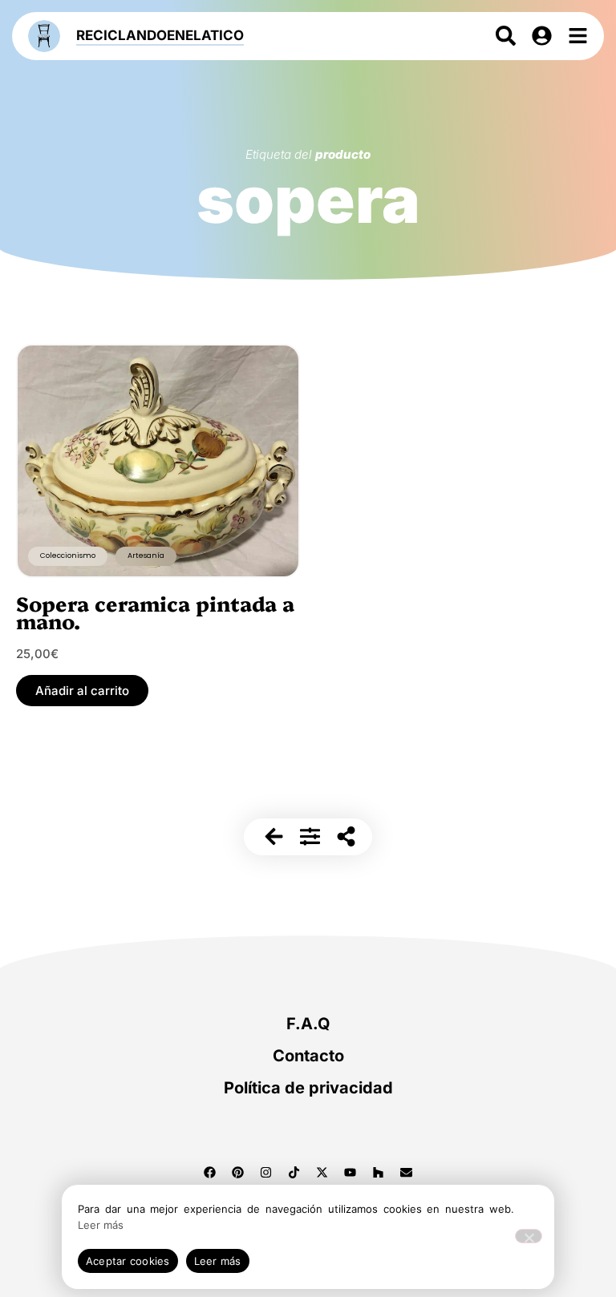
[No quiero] (528, 1236)
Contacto (308, 1055)
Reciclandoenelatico (160, 35)
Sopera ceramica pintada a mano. (155, 611)
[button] (82, 690)
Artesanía (146, 555)
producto (343, 154)
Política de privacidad (308, 1087)
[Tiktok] (294, 1172)
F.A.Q (308, 1023)
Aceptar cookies (128, 1261)
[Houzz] (379, 1172)
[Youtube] (350, 1172)
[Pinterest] (238, 1172)
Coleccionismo (67, 555)
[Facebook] (210, 1172)
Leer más (101, 1224)
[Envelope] (407, 1172)
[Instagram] (266, 1172)
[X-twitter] (322, 1172)
